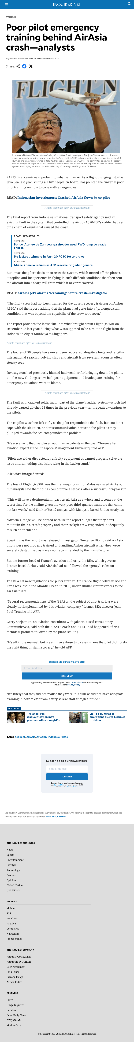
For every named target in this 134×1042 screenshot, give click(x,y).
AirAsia (30, 737)
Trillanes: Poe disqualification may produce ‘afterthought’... (43, 717)
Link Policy (13, 971)
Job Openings (14, 938)
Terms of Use (76, 682)
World (11, 17)
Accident (19, 737)
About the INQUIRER (19, 961)
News (10, 849)
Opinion (11, 880)
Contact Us (13, 928)
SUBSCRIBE (67, 776)
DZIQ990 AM (14, 1020)
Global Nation (15, 885)
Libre (10, 1000)
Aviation (41, 737)
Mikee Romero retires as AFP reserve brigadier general (53, 265)
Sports (10, 854)
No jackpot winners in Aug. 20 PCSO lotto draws (49, 256)
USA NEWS (13, 890)
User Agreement (16, 966)
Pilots (64, 737)
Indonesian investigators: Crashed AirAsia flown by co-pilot (63, 197)
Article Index (14, 982)
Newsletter (13, 933)
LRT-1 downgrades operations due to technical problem (108, 717)
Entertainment (15, 860)
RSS (9, 913)
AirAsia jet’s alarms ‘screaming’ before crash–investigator (62, 293)
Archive (11, 923)
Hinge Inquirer (15, 1005)
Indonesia (54, 737)
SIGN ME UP (67, 676)
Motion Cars (14, 1025)
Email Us (12, 918)
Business (11, 875)
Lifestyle (11, 865)
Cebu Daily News (16, 1015)
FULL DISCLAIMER (56, 816)
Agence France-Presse (17, 58)
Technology (13, 870)
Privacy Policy (73, 684)
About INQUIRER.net (19, 956)
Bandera (12, 1010)
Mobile (10, 908)
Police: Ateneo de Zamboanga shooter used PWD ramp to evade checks (60, 246)
